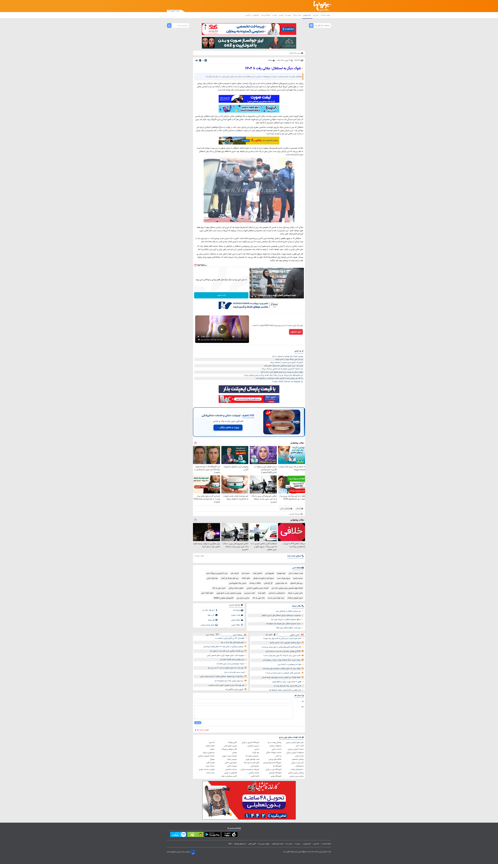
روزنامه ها (236, 610)
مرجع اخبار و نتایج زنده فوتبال (263, 578)
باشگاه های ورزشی (275, 759)
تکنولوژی (256, 15)
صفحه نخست (325, 15)
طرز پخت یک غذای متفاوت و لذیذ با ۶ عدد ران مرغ (225, 667)
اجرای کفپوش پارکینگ (295, 598)
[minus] (200, 60)
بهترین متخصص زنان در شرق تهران (228, 593)
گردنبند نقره (235, 573)
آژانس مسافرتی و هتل (229, 776)
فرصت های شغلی (277, 843)
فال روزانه (211, 620)
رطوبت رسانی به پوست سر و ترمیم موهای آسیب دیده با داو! (282, 372)
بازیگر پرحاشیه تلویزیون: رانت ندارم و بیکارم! (285, 642)
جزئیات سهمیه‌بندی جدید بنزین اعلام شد (230, 663)
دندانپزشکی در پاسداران (277, 593)
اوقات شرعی (235, 625)
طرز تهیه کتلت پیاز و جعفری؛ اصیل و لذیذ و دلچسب (226, 685)
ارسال (198, 723)
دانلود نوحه (261, 593)
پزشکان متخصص (298, 759)
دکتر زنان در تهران (297, 762)
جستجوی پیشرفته (239, 843)
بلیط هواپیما (281, 573)
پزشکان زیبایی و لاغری (296, 772)
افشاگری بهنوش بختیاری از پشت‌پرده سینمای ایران (283, 651)
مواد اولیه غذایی (212, 578)
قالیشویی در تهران (230, 772)
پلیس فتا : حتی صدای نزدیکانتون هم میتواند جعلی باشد (283, 365)
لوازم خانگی (210, 762)
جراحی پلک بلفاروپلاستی (237, 583)
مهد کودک (255, 752)
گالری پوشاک (232, 742)
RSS (230, 843)
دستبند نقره (246, 573)
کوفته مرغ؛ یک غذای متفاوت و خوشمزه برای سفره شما (281, 668)
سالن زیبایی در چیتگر (295, 593)
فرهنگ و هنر (266, 15)
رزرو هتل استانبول (296, 583)
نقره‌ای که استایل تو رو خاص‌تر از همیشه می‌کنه (286, 362)
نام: (303, 701)
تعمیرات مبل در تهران (229, 756)
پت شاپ (278, 756)
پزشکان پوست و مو (274, 742)
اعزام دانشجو (210, 745)
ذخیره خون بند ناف (219, 588)
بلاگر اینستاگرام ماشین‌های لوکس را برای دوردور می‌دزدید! (281, 647)
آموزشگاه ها (277, 766)
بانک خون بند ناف (259, 598)
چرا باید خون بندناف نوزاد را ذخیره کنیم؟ (289, 359)
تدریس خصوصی (253, 745)
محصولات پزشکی (275, 745)
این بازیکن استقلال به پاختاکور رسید (288, 611)
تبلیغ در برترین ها (263, 843)
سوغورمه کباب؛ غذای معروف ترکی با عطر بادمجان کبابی (225, 655)
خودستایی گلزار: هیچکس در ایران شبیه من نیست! (283, 673)
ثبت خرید (221, 295)
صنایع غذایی (255, 766)
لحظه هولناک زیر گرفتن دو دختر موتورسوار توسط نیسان (281, 677)
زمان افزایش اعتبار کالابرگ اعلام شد (232, 659)
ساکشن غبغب (257, 573)
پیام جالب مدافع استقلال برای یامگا (288, 628)
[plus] (206, 60)
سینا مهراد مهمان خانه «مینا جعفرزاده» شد (228, 680)
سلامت (274, 15)
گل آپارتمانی (268, 583)
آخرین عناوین (294, 635)
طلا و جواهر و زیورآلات (229, 749)
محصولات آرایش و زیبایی (295, 752)
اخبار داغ (269, 635)
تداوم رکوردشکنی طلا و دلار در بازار (232, 642)
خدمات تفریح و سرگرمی (206, 756)
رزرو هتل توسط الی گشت (230, 578)
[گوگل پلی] (212, 835)
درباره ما (297, 843)
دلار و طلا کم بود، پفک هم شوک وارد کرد (287, 686)
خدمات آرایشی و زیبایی (296, 749)
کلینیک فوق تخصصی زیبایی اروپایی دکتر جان (287, 588)
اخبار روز (316, 15)
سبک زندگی (297, 15)
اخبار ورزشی (307, 15)
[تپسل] (195, 265)
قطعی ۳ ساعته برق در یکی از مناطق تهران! (286, 681)
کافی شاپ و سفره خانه (251, 762)
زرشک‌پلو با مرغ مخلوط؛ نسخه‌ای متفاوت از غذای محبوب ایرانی (221, 676)
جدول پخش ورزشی (208, 625)
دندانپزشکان (299, 766)
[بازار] (195, 835)
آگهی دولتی (252, 843)
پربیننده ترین (237, 634)
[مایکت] (178, 835)
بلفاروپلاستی (269, 573)
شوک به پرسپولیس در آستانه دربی (289, 664)
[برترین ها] (321, 6)
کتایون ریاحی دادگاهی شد (234, 689)
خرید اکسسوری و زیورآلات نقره (217, 573)
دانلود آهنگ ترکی (207, 593)
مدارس (256, 749)
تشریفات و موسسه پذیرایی (250, 769)
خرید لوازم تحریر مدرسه (276, 598)
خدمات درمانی (276, 749)
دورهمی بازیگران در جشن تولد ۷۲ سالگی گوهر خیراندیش (223, 646)
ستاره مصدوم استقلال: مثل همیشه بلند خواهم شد (283, 623)
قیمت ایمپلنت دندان (296, 573)
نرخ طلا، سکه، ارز (208, 610)
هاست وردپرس (249, 593)
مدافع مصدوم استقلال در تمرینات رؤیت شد (286, 619)
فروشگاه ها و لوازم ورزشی (272, 762)
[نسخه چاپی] (196, 60)
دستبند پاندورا (298, 578)
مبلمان (234, 752)
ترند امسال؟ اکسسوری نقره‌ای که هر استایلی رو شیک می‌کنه (282, 369)
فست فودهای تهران (252, 759)
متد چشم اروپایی (281, 583)
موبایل (212, 759)
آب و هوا (211, 615)
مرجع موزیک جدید (283, 578)
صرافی (212, 749)
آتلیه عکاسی (255, 776)
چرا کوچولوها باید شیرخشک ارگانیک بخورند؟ (287, 381)
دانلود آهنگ (246, 578)
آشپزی (281, 15)
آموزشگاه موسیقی (275, 772)
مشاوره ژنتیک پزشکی (236, 588)
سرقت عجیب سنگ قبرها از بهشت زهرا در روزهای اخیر (281, 660)
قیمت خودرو (235, 615)
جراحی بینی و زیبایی (297, 776)
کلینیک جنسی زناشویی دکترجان (257, 588)
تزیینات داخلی (232, 766)
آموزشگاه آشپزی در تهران (250, 742)
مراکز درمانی (299, 756)
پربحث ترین (210, 634)
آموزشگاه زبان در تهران (273, 769)
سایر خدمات (210, 772)
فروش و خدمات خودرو (207, 769)
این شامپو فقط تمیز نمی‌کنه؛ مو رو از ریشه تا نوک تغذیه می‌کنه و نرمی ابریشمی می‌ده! (273, 375)
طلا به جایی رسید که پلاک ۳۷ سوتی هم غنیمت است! (282, 655)
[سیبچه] (230, 835)
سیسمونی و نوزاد (209, 752)
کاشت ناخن (300, 745)
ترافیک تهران (235, 620)
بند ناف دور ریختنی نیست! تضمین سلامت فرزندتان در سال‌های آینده (279, 378)
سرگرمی (248, 15)
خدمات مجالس (254, 772)
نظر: (302, 706)
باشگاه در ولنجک (255, 583)
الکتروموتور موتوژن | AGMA (223, 598)
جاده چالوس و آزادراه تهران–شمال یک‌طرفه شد (285, 690)
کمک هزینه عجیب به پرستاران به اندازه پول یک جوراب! (282, 638)
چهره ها (288, 15)
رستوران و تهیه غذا (252, 756)
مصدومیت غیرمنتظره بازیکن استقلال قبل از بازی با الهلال (281, 615)
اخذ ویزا (212, 742)
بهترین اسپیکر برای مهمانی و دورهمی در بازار (287, 356)
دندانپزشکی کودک (297, 769)
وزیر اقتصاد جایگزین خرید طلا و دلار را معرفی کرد (226, 651)
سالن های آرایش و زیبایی (295, 742)
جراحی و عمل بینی (243, 598)
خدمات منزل (210, 766)
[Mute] (255, 296)
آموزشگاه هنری (276, 776)
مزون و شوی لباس (230, 745)
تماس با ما (289, 843)
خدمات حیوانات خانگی (273, 752)
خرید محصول (296, 331)
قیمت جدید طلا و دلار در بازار (234, 672)
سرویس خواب (232, 759)
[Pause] (252, 296)
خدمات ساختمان (231, 769)
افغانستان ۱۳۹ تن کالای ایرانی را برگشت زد (229, 638)
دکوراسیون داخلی (231, 762)
